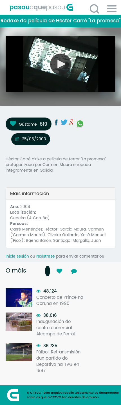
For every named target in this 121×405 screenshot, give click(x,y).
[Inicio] (63, 7)
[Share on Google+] (72, 122)
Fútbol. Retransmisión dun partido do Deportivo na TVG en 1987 (58, 361)
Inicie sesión (17, 256)
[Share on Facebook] (56, 122)
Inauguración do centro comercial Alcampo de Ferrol (55, 328)
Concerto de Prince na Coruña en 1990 (59, 300)
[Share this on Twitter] (64, 122)
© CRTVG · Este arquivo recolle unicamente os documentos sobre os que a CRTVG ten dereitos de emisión (73, 395)
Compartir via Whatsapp (79, 123)
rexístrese (45, 256)
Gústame (28, 124)
